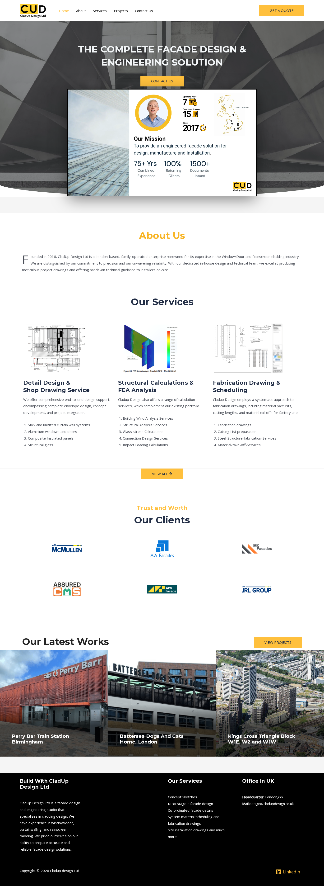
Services (100, 10)
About (81, 10)
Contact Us (144, 10)
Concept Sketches (182, 797)
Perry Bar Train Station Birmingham (40, 739)
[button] (281, 10)
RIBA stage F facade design (190, 803)
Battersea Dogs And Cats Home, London (152, 739)
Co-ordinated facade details (190, 810)
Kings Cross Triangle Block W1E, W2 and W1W (261, 739)
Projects (121, 10)
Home (64, 10)
